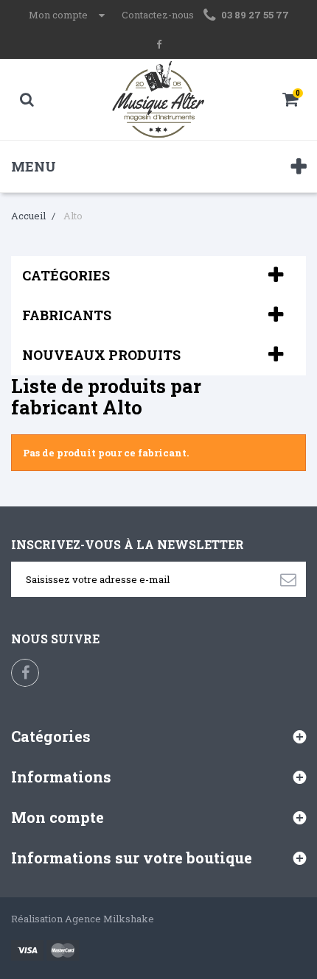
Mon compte (57, 817)
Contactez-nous (158, 14)
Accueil (28, 215)
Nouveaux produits (101, 355)
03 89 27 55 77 (255, 14)
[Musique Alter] (159, 99)
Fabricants (66, 315)
